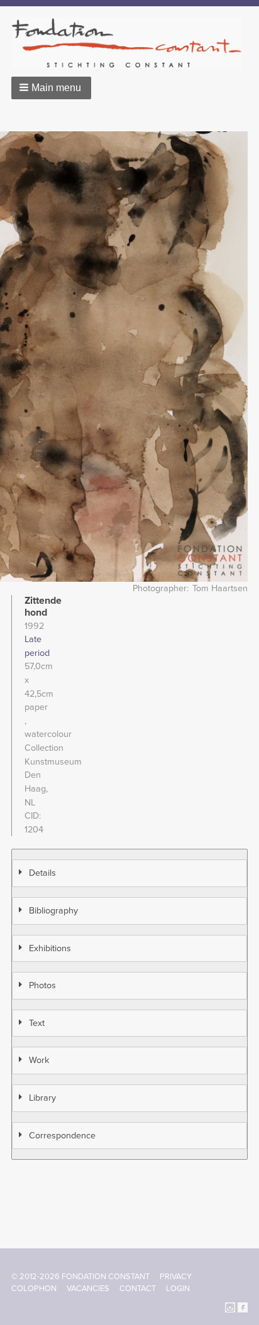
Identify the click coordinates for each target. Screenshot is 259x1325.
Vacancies (88, 1289)
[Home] (131, 43)
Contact (137, 1289)
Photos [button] (42, 985)
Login (178, 1289)
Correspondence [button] (62, 1135)
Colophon (34, 1289)
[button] (51, 88)
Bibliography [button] (53, 910)
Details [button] (42, 873)
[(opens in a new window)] (230, 1306)
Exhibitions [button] (50, 948)
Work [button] (39, 1060)
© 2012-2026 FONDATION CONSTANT (80, 1277)
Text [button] (37, 1023)
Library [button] (42, 1098)
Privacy (176, 1277)
